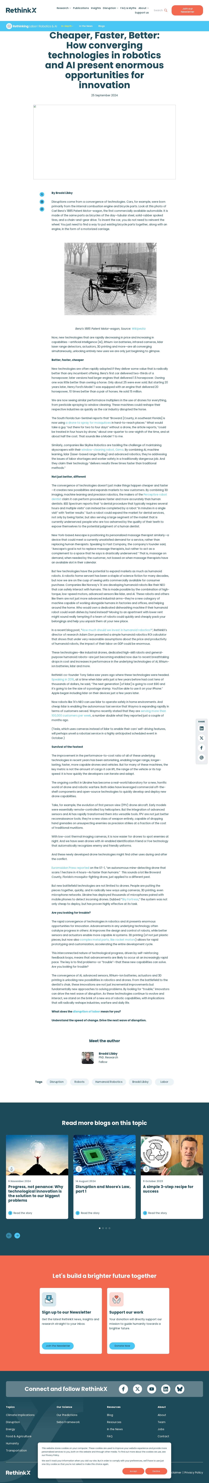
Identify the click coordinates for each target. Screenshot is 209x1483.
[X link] (42, 194)
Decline (156, 1471)
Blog (110, 1415)
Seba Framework (68, 1422)
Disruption (57, 1082)
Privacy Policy (193, 1472)
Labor (164, 1082)
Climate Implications (20, 1415)
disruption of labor (87, 1011)
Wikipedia (139, 329)
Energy (10, 1429)
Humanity (12, 1443)
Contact (163, 1436)
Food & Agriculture (18, 1436)
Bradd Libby (140, 1082)
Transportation (16, 1450)
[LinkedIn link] (42, 202)
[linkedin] (201, 728)
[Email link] (42, 209)
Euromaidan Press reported (70, 868)
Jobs (161, 1429)
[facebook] (201, 748)
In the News (115, 1429)
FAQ (109, 1436)
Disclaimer (174, 1472)
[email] (201, 758)
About (162, 1415)
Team (162, 1422)
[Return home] (21, 10)
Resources (114, 1422)
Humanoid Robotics (108, 1082)
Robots (79, 1082)
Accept (133, 1471)
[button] (99, 1228)
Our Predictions (67, 1415)
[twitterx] (201, 738)
